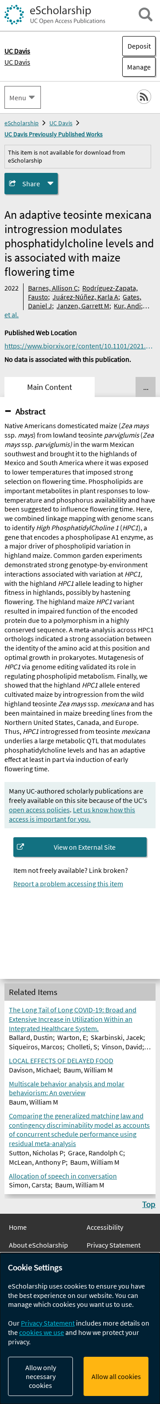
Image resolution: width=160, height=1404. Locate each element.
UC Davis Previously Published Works (53, 134)
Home (18, 1227)
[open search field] (146, 14)
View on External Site (85, 847)
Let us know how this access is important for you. (72, 814)
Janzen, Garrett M (82, 305)
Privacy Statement (113, 1244)
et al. (11, 314)
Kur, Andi (127, 305)
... (145, 387)
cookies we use (41, 1332)
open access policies (39, 809)
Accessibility (105, 1227)
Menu (17, 97)
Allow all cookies (116, 1376)
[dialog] (80, 1328)
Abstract (30, 411)
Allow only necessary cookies (40, 1376)
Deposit (139, 45)
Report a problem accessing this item (68, 883)
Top (149, 1204)
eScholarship (21, 123)
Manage (136, 66)
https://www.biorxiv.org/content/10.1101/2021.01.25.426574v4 (80, 345)
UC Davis (17, 61)
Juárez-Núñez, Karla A (85, 296)
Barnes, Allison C (53, 287)
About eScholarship (38, 1244)
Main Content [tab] (49, 387)
